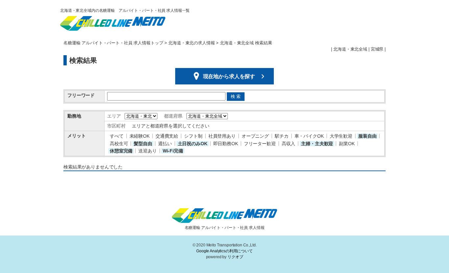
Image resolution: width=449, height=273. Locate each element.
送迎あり (147, 150)
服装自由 (367, 136)
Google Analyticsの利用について (224, 251)
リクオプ (235, 257)
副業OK (346, 143)
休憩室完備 (121, 150)
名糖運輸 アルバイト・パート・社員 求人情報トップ (113, 43)
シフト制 (193, 136)
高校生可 (119, 143)
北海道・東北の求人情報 (191, 43)
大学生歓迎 (341, 136)
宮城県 (377, 49)
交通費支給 (166, 136)
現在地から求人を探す (229, 77)
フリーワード (81, 95)
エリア (114, 116)
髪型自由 (143, 143)
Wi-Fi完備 (173, 150)
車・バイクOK (309, 136)
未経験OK (140, 136)
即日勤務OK (225, 143)
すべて (117, 136)
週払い (165, 143)
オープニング (255, 136)
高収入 (288, 143)
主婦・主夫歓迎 (317, 143)
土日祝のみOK (192, 143)
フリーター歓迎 (260, 143)
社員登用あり (222, 136)
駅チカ (282, 136)
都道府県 (173, 116)
